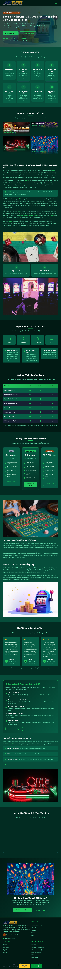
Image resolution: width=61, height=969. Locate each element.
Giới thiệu (33, 944)
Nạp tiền (5, 950)
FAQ (32, 955)
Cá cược (33, 930)
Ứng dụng (5, 952)
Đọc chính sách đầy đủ (14, 729)
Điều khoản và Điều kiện (37, 947)
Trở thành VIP (50, 484)
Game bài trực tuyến (36, 925)
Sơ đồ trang (34, 957)
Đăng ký (5, 944)
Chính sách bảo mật (36, 950)
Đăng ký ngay (11, 33)
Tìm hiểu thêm (9, 765)
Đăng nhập (41, 910)
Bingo (32, 935)
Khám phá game (29, 33)
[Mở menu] (56, 2)
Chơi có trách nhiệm (36, 952)
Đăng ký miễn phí (23, 910)
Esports (33, 932)
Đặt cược (34, 927)
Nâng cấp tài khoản (30, 484)
